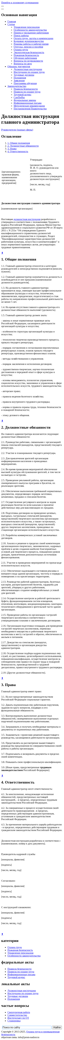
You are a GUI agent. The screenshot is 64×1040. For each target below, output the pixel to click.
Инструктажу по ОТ (18, 1018)
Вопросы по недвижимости (28, 61)
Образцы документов (18, 66)
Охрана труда (21, 49)
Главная (11, 21)
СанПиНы (19, 97)
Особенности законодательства (30, 30)
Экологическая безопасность (29, 52)
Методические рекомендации (29, 105)
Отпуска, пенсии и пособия (28, 46)
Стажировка (14, 1020)
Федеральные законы (25, 100)
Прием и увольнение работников (31, 32)
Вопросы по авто (23, 63)
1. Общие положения (18, 143)
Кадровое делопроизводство (29, 41)
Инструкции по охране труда (29, 72)
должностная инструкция (26, 219)
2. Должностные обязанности (23, 145)
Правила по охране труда (27, 91)
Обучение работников (25, 58)
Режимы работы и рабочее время (31, 44)
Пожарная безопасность (26, 55)
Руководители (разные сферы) (17, 129)
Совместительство (17, 1015)
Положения (20, 77)
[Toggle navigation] (2, 6)
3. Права (11, 148)
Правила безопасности (26, 89)
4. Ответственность (17, 151)
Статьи (11, 24)
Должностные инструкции (28, 69)
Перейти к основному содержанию (20, 2)
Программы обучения (25, 83)
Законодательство (16, 86)
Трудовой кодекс (22, 94)
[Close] (2, 9)
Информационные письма (27, 103)
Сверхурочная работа (18, 1012)
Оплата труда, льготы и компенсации (33, 38)
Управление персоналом (27, 27)
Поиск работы (21, 35)
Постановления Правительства (30, 108)
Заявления (19, 80)
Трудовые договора (24, 75)
